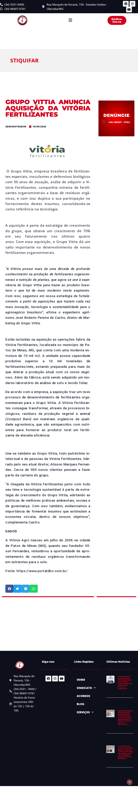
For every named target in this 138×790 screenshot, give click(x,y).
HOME (81, 679)
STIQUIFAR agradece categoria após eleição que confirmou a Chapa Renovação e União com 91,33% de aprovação (125, 682)
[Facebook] (126, 4)
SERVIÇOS (83, 712)
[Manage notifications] (129, 782)
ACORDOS (83, 696)
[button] (70, 20)
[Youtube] (129, 9)
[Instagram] (132, 4)
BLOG (80, 704)
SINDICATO (84, 688)
